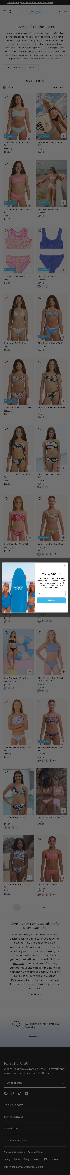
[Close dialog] (65, 565)
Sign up (51, 600)
